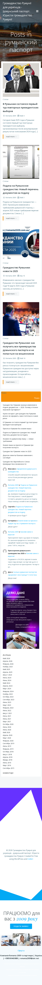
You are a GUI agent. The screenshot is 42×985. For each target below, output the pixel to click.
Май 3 (22, 197)
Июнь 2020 (7, 730)
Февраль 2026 (8, 664)
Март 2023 (7, 705)
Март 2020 (7, 738)
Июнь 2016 (7, 763)
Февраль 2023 (8, 708)
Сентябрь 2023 (8, 699)
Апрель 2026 (7, 661)
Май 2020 (6, 732)
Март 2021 (7, 721)
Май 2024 (6, 683)
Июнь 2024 (7, 680)
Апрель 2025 (7, 672)
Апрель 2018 (7, 757)
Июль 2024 (7, 678)
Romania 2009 (10, 116)
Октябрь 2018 (8, 752)
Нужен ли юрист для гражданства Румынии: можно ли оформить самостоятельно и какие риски (20, 416)
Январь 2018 (7, 760)
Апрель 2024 (7, 686)
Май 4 (22, 116)
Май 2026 (6, 658)
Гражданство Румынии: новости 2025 (17, 451)
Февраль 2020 (8, 741)
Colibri (30, 859)
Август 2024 (7, 675)
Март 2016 (7, 765)
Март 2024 (7, 688)
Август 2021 (7, 713)
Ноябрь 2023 (8, 694)
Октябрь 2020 (8, 724)
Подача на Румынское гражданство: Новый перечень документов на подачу (22, 488)
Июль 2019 (7, 746)
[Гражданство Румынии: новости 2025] (21, 243)
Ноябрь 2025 (8, 667)
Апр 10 (22, 276)
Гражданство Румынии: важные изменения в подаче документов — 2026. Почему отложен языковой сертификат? (20, 407)
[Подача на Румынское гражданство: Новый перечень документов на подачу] (21, 161)
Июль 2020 (7, 727)
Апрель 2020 (7, 735)
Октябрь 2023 (8, 697)
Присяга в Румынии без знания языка (17, 429)
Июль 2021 (7, 716)
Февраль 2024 (8, 691)
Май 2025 (6, 669)
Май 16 (22, 358)
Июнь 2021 (7, 719)
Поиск (3, 393)
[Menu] (37, 11)
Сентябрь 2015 (8, 768)
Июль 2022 (7, 710)
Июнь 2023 (7, 702)
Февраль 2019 (8, 749)
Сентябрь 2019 (8, 743)
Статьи (5, 99)
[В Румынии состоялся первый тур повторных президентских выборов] (21, 79)
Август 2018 (7, 754)
